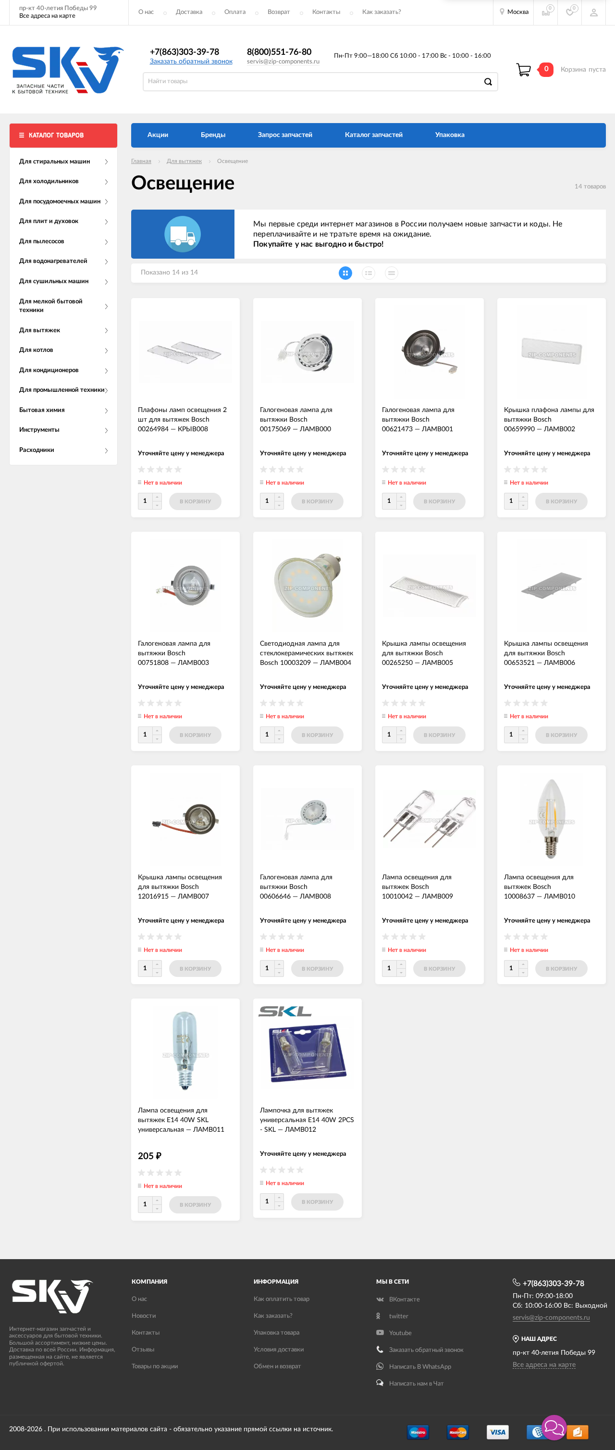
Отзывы (143, 1350)
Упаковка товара (276, 1333)
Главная (141, 161)
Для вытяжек (184, 161)
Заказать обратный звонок (191, 61)
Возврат (279, 12)
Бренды (213, 135)
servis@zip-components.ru (283, 62)
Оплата (235, 12)
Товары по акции (155, 1366)
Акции (158, 135)
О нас (146, 12)
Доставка (189, 12)
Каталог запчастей (374, 135)
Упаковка (450, 135)
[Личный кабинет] (594, 12)
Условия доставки (279, 1350)
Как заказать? (381, 12)
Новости (144, 1316)
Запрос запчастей (285, 135)
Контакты (326, 12)
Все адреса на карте (47, 16)
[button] (554, 1427)
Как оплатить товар (281, 1299)
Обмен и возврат (277, 1366)
